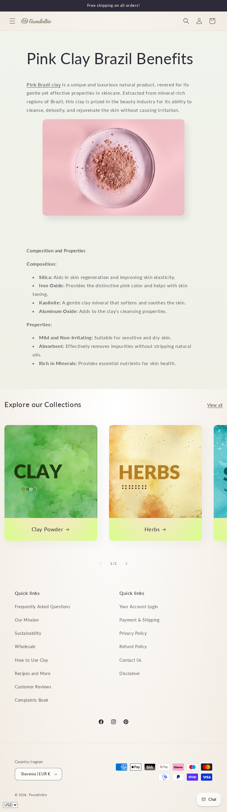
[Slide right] (126, 563)
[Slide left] (100, 563)
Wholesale (25, 646)
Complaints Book (31, 700)
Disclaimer (129, 673)
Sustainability (28, 633)
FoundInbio (38, 795)
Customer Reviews (33, 686)
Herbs (152, 529)
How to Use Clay (31, 660)
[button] (12, 21)
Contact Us (130, 660)
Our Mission (27, 619)
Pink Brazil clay (44, 84)
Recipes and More (33, 673)
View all (215, 405)
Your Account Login (138, 606)
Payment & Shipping (139, 619)
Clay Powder (48, 529)
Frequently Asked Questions (42, 606)
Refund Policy (133, 646)
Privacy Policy (133, 633)
